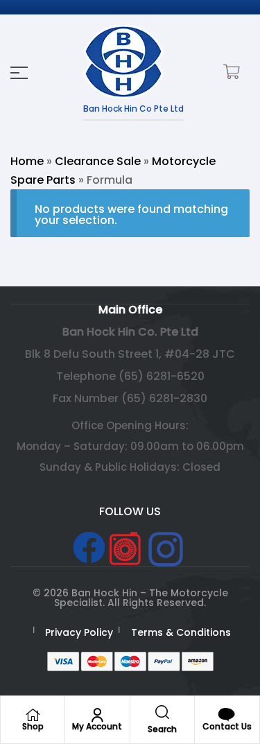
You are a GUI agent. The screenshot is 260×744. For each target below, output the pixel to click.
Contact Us (227, 726)
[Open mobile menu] (19, 73)
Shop (33, 726)
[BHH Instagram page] (165, 549)
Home (27, 161)
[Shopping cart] (230, 71)
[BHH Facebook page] (89, 547)
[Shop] (33, 715)
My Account (97, 726)
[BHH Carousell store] (124, 548)
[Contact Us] (227, 715)
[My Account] (97, 715)
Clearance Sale (98, 161)
